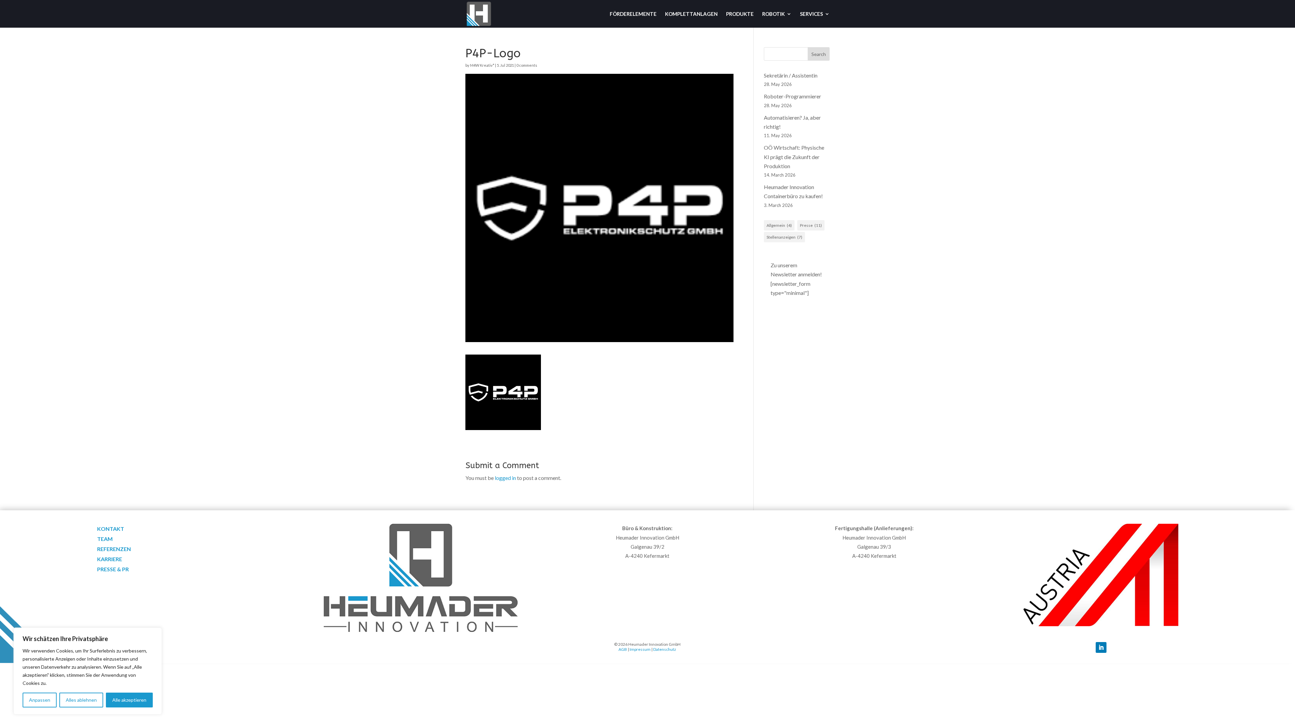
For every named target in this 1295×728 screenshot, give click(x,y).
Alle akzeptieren (129, 700)
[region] (87, 671)
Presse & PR (113, 569)
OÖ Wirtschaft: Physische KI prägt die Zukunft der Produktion (794, 156)
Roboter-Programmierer (792, 96)
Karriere (109, 559)
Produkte (740, 14)
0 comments (526, 65)
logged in (505, 478)
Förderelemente (633, 14)
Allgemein (779, 225)
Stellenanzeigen (784, 237)
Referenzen (114, 549)
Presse (811, 225)
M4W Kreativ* (482, 65)
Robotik (773, 14)
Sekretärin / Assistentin (790, 75)
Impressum (640, 649)
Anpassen (39, 700)
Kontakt (110, 529)
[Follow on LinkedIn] (1101, 647)
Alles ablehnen (81, 700)
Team (105, 539)
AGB (622, 649)
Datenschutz (664, 649)
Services (811, 14)
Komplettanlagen (691, 14)
